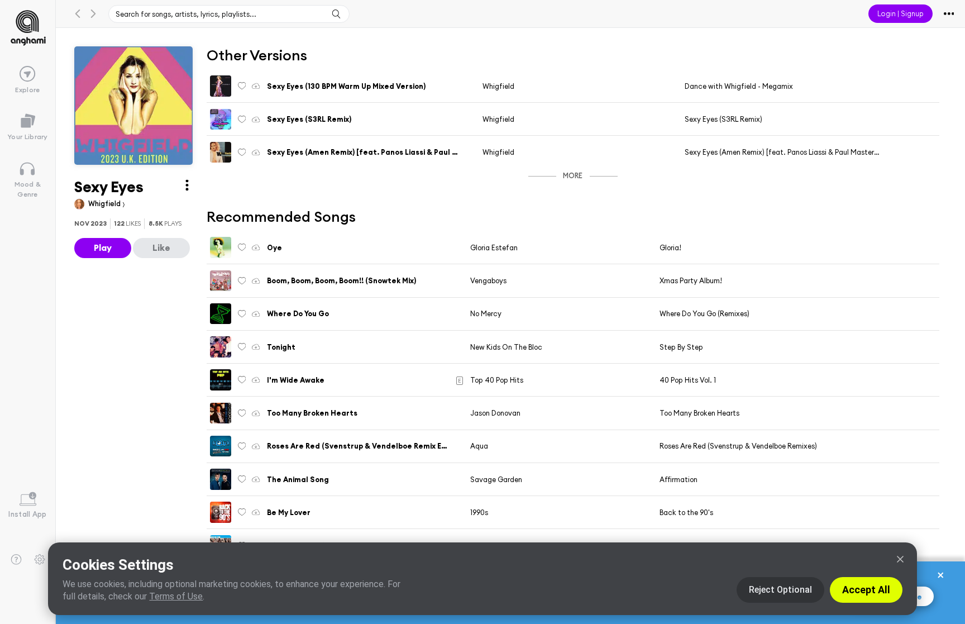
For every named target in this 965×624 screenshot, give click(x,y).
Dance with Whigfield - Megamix (739, 86)
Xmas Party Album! (691, 280)
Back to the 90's (686, 512)
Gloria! (670, 247)
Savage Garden (496, 479)
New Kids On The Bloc (506, 346)
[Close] (900, 559)
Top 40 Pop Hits (496, 379)
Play (103, 247)
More (572, 175)
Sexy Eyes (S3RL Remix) (723, 119)
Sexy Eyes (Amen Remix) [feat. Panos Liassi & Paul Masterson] (786, 151)
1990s (479, 512)
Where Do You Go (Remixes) (704, 313)
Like (161, 247)
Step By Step (681, 346)
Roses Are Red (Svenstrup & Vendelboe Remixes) (738, 445)
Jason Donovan (495, 412)
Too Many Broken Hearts (699, 412)
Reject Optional (780, 589)
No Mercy (485, 313)
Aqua (479, 445)
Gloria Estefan (494, 247)
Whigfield (105, 203)
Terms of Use (176, 596)
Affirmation (679, 479)
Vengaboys (488, 280)
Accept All (866, 590)
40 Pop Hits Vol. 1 (688, 379)
